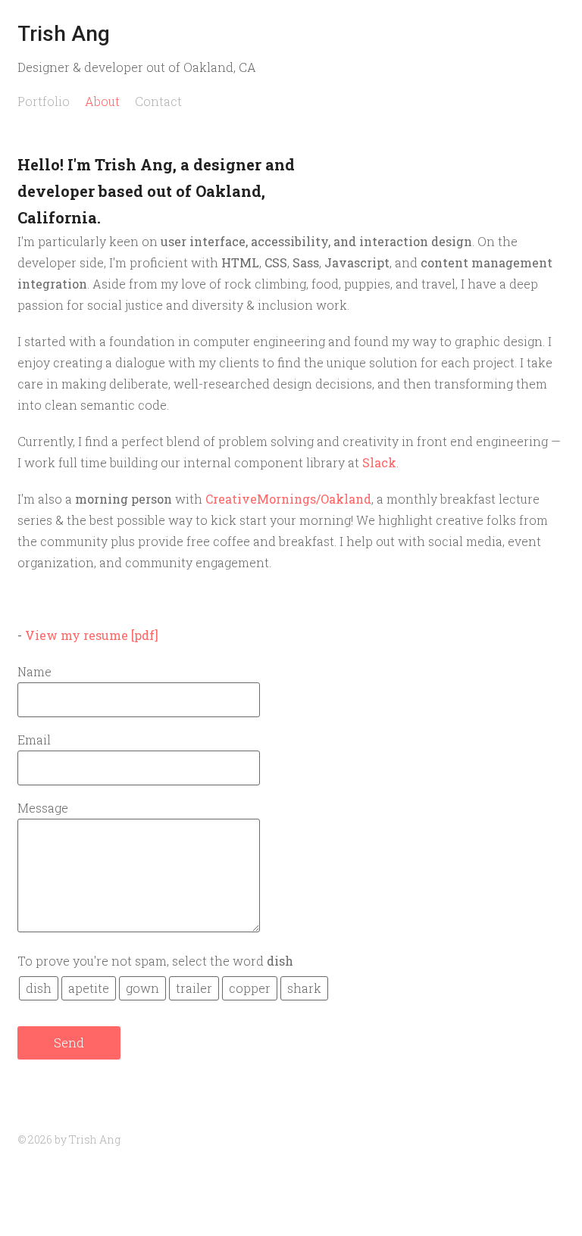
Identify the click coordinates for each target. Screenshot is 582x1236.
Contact (158, 101)
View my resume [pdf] (91, 635)
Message (42, 808)
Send (69, 1042)
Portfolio (43, 101)
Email (34, 740)
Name (34, 671)
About (102, 101)
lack (383, 462)
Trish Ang (63, 33)
